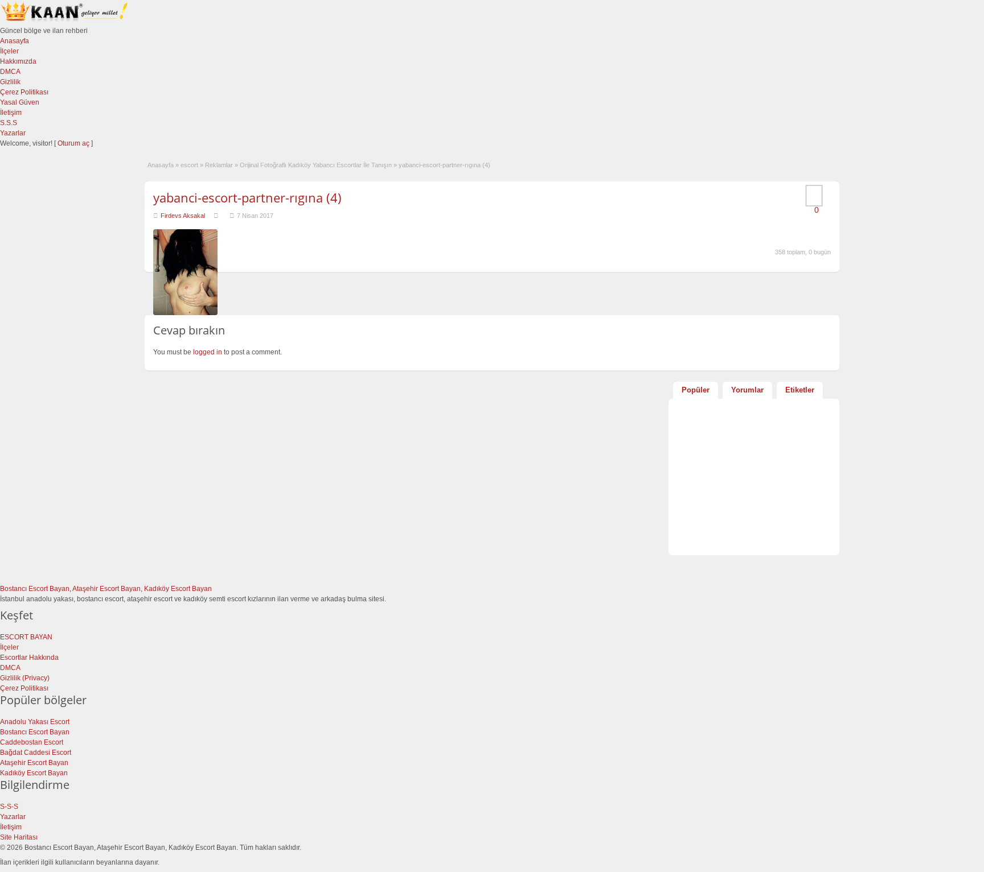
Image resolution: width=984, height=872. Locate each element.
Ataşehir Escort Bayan (34, 763)
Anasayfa (14, 41)
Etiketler (799, 390)
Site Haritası (19, 837)
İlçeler (9, 51)
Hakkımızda (18, 61)
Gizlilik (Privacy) (25, 678)
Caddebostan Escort (31, 742)
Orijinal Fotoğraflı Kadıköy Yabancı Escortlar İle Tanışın (316, 165)
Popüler (696, 390)
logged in (207, 352)
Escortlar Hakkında (29, 658)
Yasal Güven (19, 102)
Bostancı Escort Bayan (34, 732)
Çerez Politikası (24, 92)
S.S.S (8, 123)
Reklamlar (219, 165)
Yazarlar (13, 133)
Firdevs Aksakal (183, 215)
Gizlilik (10, 82)
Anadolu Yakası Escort (34, 722)
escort (189, 165)
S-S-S (9, 807)
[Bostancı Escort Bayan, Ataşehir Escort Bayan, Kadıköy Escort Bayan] (65, 20)
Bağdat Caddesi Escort (35, 753)
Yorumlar (747, 390)
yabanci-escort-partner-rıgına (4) (247, 197)
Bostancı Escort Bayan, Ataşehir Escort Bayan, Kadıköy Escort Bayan (106, 589)
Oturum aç (74, 143)
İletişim (11, 113)
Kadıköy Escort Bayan (34, 773)
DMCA (10, 72)
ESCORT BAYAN (26, 637)
